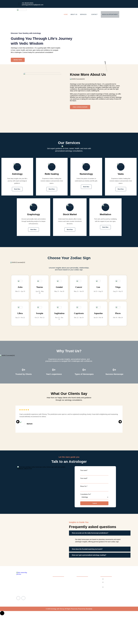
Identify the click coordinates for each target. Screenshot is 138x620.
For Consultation (80, 107)
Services (83, 14)
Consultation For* (85, 494)
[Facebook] (115, 4)
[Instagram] (119, 4)
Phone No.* (83, 486)
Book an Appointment (110, 14)
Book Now (18, 60)
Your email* (83, 478)
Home (66, 14)
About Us (74, 14)
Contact (94, 14)
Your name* (83, 470)
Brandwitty (89, 609)
